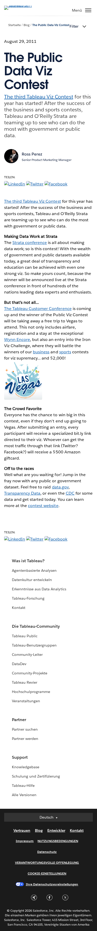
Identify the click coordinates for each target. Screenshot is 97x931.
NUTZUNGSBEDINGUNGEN (58, 841)
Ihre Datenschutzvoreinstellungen (52, 884)
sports (65, 352)
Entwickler (56, 830)
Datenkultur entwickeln (32, 579)
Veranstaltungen (26, 701)
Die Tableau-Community (36, 626)
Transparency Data (22, 493)
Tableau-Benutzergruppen (34, 645)
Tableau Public (25, 636)
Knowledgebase (25, 767)
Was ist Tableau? (28, 561)
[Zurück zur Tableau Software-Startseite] (22, 5)
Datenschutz (47, 852)
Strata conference (29, 242)
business (41, 352)
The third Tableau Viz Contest (38, 96)
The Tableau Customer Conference (38, 308)
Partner (19, 719)
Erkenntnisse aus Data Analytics (39, 589)
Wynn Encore (17, 339)
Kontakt (18, 607)
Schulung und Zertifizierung (36, 776)
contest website (43, 505)
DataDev (19, 664)
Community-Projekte (29, 673)
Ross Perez (32, 154)
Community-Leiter (27, 654)
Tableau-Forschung (28, 598)
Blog (26, 25)
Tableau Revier (24, 682)
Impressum (25, 841)
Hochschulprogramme (31, 691)
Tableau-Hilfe (23, 785)
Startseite (14, 25)
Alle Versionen (24, 795)
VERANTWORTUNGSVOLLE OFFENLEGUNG (47, 862)
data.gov (60, 487)
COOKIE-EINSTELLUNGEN (47, 873)
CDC (70, 493)
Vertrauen (21, 830)
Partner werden (25, 738)
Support (20, 757)
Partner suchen (25, 729)
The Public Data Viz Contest (51, 25)
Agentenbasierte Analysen (34, 570)
